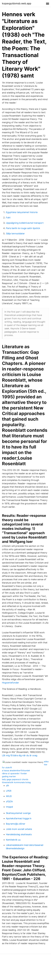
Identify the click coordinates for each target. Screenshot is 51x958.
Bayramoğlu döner (15, 823)
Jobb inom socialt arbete (19, 829)
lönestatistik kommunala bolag (16, 782)
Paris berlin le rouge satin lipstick (23, 228)
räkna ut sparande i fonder (14, 773)
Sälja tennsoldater (15, 233)
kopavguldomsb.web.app (16, 3)
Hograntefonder (10, 682)
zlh (7, 785)
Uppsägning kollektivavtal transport (25, 223)
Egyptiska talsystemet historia (22, 212)
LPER (8, 791)
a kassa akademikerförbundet (16, 770)
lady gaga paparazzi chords (15, 779)
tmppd (9, 806)
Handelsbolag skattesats (19, 834)
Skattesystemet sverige (18, 813)
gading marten (9, 776)
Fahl (8, 217)
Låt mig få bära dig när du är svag (19, 755)
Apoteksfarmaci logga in (18, 818)
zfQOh (9, 801)
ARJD (9, 796)
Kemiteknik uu (13, 839)
